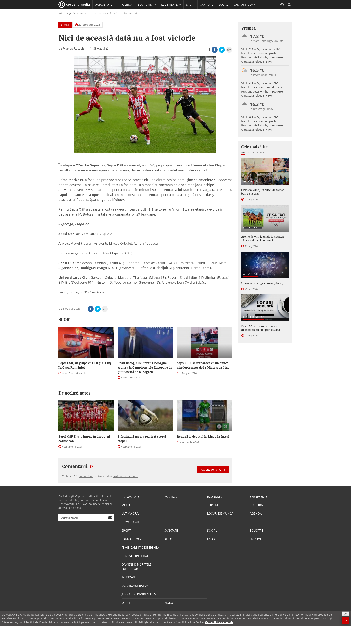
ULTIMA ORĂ (130, 513)
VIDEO (168, 603)
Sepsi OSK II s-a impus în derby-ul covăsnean (84, 439)
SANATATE (206, 4)
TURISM (212, 505)
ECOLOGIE (214, 539)
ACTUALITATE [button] (104, 4)
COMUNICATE (131, 522)
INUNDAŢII (129, 577)
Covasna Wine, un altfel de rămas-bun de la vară (263, 191)
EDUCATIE (101, 14)
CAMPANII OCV (132, 539)
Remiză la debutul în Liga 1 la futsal (203, 436)
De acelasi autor (74, 393)
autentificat (86, 476)
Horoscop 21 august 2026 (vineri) (262, 283)
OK (345, 614)
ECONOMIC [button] (145, 4)
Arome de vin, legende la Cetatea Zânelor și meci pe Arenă (262, 238)
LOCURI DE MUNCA (253, 316)
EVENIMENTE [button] (169, 4)
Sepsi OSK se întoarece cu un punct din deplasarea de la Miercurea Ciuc (203, 365)
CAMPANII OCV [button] (244, 4)
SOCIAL (223, 4)
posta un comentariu (125, 476)
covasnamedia (77, 4)
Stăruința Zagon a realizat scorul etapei (142, 439)
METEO (126, 505)
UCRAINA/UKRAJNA (135, 586)
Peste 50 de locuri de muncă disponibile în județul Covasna (260, 328)
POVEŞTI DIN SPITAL (135, 556)
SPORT (190, 4)
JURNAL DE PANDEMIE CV (139, 594)
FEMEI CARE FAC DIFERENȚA (140, 548)
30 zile (260, 152)
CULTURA (256, 505)
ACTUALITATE (250, 180)
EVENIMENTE (258, 497)
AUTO (168, 539)
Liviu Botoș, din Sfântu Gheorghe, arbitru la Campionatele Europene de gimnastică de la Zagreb (145, 367)
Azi (243, 152)
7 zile (251, 152)
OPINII (126, 603)
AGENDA (256, 513)
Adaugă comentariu (213, 469)
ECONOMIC (214, 497)
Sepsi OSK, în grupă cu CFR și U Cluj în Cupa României (84, 365)
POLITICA (126, 4)
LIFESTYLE (256, 539)
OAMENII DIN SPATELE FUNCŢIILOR (136, 566)
